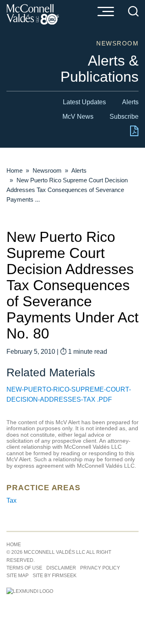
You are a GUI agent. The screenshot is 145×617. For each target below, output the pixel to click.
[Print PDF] (134, 134)
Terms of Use (24, 568)
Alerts (130, 102)
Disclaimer (61, 568)
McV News (77, 116)
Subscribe (124, 116)
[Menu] (105, 12)
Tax (11, 500)
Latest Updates (84, 102)
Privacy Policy (100, 568)
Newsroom (47, 170)
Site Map (17, 575)
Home (14, 170)
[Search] (133, 11)
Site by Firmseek (55, 575)
